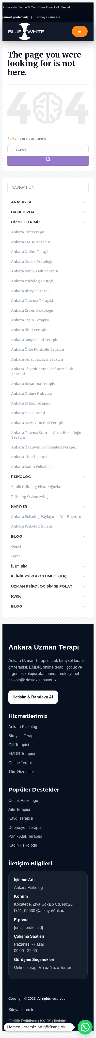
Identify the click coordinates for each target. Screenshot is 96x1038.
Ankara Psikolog (22, 727)
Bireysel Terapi (21, 736)
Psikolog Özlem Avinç (29, 496)
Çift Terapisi (18, 745)
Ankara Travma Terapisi (32, 300)
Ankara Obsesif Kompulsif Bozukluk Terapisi (42, 371)
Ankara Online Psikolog (31, 393)
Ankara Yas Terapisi (28, 413)
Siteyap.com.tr (20, 1010)
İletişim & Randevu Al (33, 697)
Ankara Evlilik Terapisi (30, 403)
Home (17, 138)
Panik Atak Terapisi (25, 836)
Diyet (15, 556)
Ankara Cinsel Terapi (29, 457)
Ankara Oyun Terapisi (30, 320)
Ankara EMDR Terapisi (30, 242)
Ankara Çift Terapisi (28, 232)
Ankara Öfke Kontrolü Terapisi (37, 349)
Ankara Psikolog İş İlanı (31, 526)
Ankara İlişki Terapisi (29, 330)
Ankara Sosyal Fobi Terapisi (35, 340)
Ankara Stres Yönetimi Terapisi (37, 423)
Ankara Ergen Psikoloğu (32, 310)
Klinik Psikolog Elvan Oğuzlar (36, 487)
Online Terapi (20, 763)
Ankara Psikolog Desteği (32, 281)
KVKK (16, 596)
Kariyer (19, 506)
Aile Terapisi (19, 809)
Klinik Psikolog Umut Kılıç (39, 576)
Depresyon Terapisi (25, 827)
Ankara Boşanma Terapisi (33, 384)
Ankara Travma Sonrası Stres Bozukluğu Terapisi (46, 435)
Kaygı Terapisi (20, 818)
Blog (16, 536)
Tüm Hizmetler (21, 772)
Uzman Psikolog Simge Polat (42, 586)
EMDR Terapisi (21, 754)
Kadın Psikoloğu (22, 845)
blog (16, 606)
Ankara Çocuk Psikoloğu (32, 261)
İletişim (19, 566)
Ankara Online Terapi (29, 251)
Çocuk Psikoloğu (23, 800)
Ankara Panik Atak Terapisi (34, 271)
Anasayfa (21, 202)
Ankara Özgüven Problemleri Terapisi (44, 447)
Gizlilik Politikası (22, 1021)
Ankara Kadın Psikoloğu (32, 467)
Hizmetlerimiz (26, 222)
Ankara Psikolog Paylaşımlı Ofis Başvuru (46, 516)
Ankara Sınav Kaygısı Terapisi (37, 359)
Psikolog (21, 476)
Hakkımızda (23, 212)
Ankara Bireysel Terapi (30, 291)
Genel (16, 546)
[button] (85, 1027)
